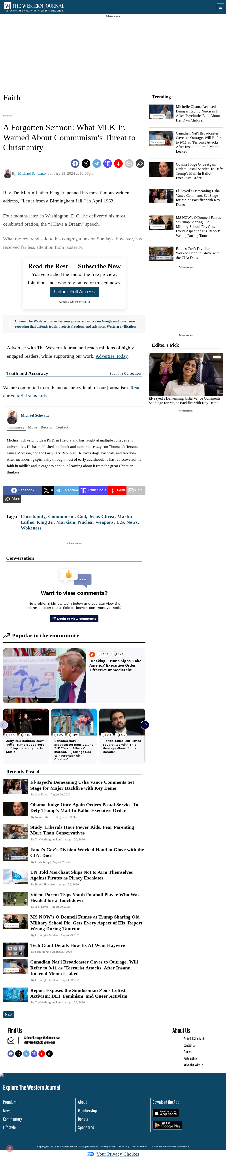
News (7, 1110)
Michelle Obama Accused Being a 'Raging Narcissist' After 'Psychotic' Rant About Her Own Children (198, 113)
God (81, 516)
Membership (87, 1110)
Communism (61, 516)
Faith (12, 97)
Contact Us (190, 1045)
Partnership (190, 1058)
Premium (7, 115)
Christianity (33, 516)
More (32, 427)
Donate (83, 1119)
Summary (16, 427)
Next (8, 1014)
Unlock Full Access (74, 291)
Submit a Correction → (127, 373)
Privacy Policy (108, 1146)
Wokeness (31, 528)
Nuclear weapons (96, 522)
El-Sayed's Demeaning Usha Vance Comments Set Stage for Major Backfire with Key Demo (198, 197)
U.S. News (127, 522)
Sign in (86, 301)
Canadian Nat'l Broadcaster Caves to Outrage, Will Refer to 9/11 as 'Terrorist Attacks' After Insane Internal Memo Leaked (198, 142)
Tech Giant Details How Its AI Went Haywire (77, 945)
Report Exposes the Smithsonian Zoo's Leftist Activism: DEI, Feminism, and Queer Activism (78, 993)
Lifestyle (9, 1127)
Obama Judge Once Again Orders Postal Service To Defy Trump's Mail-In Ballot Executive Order (199, 171)
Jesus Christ (102, 516)
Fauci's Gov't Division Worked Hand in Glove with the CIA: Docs (198, 253)
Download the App (166, 1102)
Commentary (12, 1119)
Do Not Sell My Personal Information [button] (170, 1146)
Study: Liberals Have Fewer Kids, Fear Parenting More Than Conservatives (82, 830)
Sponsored (86, 1127)
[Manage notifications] (9, 1148)
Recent (46, 427)
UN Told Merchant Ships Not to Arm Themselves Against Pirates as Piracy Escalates (81, 875)
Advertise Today (112, 356)
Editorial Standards (194, 1038)
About (82, 1102)
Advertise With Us (193, 1065)
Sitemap (123, 1146)
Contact (61, 427)
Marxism (65, 522)
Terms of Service (138, 1146)
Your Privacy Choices (117, 1154)
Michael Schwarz (35, 415)
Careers (188, 1051)
